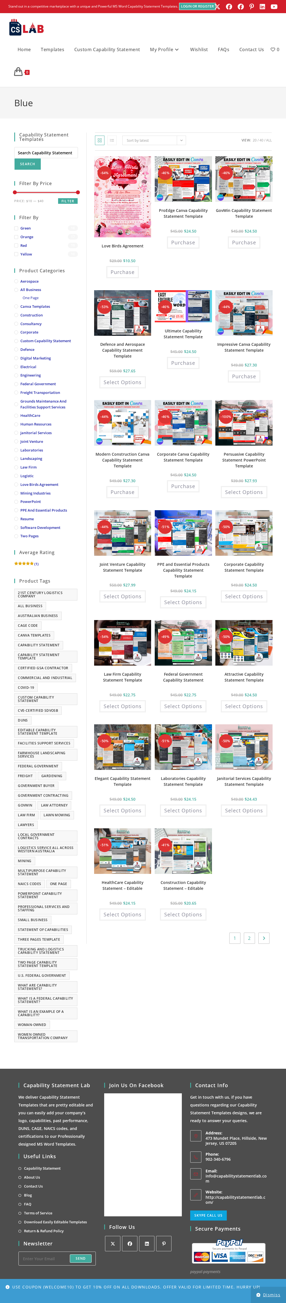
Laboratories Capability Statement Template (183, 781)
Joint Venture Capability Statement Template (123, 567)
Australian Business (38, 615)
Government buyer (36, 785)
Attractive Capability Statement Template (244, 677)
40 (261, 140)
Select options (123, 382)
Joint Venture (31, 441)
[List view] (112, 140)
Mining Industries (35, 493)
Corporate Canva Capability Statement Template (183, 457)
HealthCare (30, 415)
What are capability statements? (37, 987)
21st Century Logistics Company (40, 594)
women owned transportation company (43, 1036)
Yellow (26, 254)
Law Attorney (54, 805)
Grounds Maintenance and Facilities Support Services (43, 404)
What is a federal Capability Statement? (45, 1000)
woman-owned (32, 1024)
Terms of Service (38, 1212)
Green (25, 228)
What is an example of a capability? (41, 1013)
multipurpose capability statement (42, 872)
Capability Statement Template (38, 656)
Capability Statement (38, 645)
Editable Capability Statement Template (37, 732)
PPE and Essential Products (43, 510)
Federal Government (38, 383)
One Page (31, 297)
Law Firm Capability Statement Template (122, 677)
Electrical (28, 366)
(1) (26, 563)
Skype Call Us (208, 1215)
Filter (67, 201)
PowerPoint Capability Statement (40, 895)
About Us (32, 1177)
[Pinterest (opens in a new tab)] (252, 7)
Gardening (52, 776)
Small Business (33, 919)
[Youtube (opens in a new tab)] (273, 7)
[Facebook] (129, 1243)
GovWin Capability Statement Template (244, 213)
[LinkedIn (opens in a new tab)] (262, 7)
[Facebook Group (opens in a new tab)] (241, 7)
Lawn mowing (57, 815)
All (269, 140)
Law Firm (28, 467)
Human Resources (35, 424)
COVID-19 (26, 687)
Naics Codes (29, 883)
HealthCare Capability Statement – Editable (123, 885)
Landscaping (31, 458)
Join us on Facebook (136, 1085)
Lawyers (26, 824)
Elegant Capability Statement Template (123, 781)
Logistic (27, 475)
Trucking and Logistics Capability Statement (41, 951)
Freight (25, 776)
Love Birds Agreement (39, 484)
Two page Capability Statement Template (37, 964)
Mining (24, 861)
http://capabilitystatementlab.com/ (235, 1200)
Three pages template (39, 939)
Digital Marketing (35, 358)
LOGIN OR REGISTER (197, 6)
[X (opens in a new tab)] (217, 7)
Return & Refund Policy (44, 1230)
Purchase (123, 272)
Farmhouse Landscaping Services (41, 755)
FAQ (27, 1204)
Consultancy (31, 323)
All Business (30, 289)
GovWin (25, 805)
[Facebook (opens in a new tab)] (229, 7)
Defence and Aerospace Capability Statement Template (122, 350)
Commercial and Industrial (45, 677)
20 (255, 140)
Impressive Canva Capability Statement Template (244, 347)
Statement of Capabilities (43, 929)
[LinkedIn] (146, 1243)
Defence (27, 349)
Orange (26, 236)
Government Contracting (43, 795)
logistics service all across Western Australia (45, 849)
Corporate (29, 332)
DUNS (23, 720)
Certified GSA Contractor (43, 668)
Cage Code (28, 625)
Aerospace (29, 281)
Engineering (30, 375)
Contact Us (33, 1186)
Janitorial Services (36, 432)
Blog (28, 1195)
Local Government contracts (36, 836)
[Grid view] (99, 140)
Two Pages (29, 535)
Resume (27, 518)
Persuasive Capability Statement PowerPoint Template (244, 460)
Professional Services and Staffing (44, 908)
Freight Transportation (40, 392)
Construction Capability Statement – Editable (183, 885)
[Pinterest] (163, 1243)
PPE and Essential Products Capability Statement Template (183, 570)
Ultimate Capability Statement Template (183, 333)
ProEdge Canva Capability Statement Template (183, 213)
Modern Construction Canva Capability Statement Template (122, 460)
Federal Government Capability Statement (183, 677)
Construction (31, 315)
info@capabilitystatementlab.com (236, 1178)
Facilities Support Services (44, 743)
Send (81, 1258)
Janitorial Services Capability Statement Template (244, 781)
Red (23, 245)
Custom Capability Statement (45, 340)
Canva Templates (35, 306)
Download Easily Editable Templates (55, 1221)
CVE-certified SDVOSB (38, 710)
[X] (112, 1243)
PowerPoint (30, 501)
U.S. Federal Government (42, 975)
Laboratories (31, 450)
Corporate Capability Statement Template (244, 567)
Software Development (40, 527)
